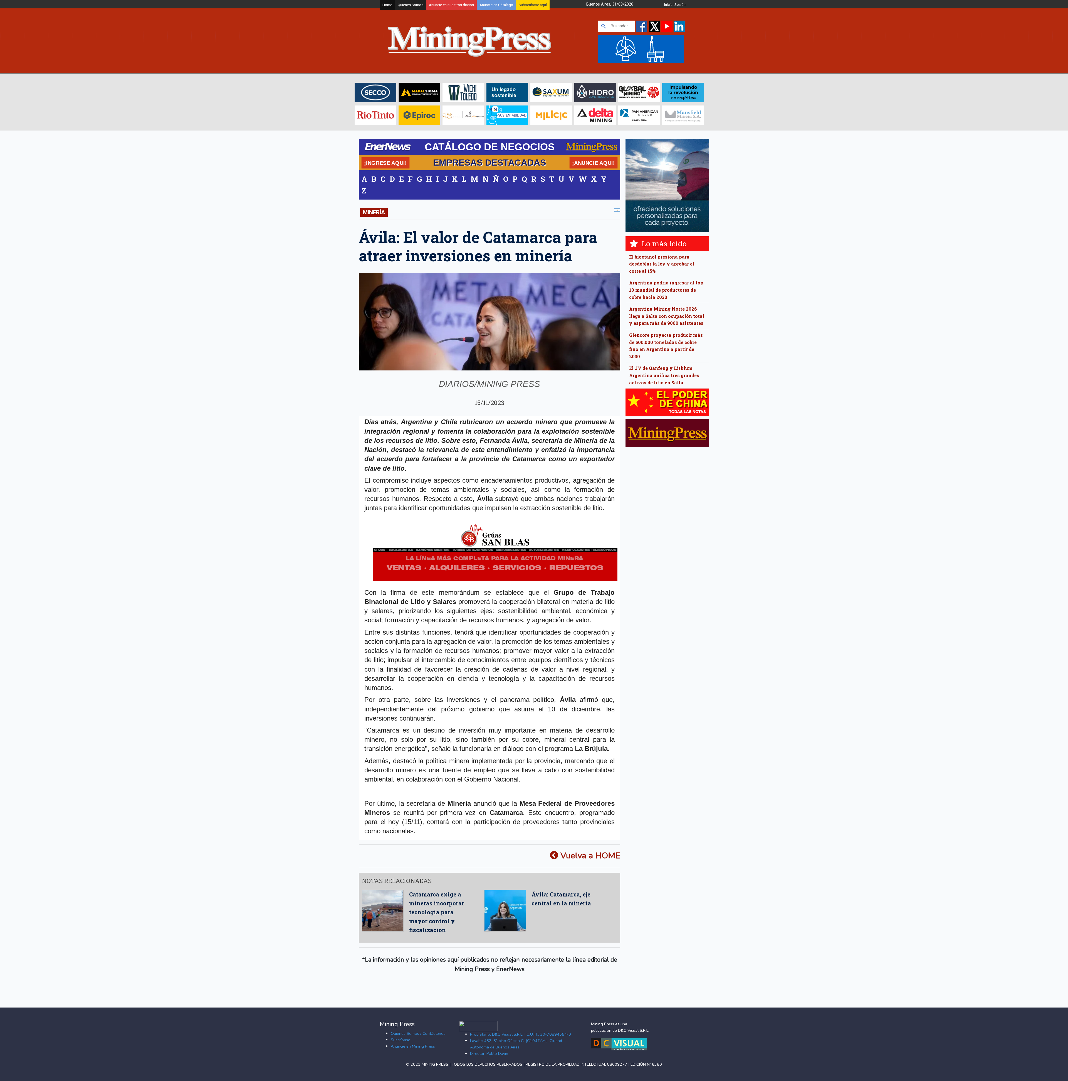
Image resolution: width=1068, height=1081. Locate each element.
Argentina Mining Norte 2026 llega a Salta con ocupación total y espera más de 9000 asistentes (666, 316)
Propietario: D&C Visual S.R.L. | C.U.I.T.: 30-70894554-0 (520, 1034)
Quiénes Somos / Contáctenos (418, 1033)
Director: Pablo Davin (489, 1053)
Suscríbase (400, 1040)
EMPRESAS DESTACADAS (489, 163)
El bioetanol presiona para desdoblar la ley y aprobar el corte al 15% (661, 264)
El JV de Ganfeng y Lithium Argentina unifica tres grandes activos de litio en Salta (664, 375)
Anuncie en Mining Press (413, 1046)
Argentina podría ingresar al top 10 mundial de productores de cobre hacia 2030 (666, 290)
